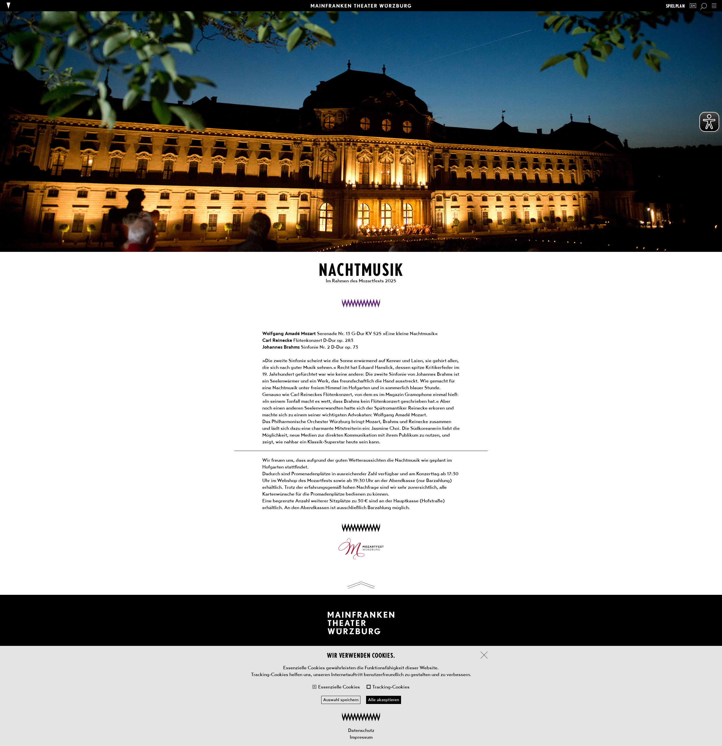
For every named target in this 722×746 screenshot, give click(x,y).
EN (693, 6)
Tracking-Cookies (391, 687)
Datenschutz (361, 730)
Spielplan (675, 5)
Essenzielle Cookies (339, 687)
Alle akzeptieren (383, 700)
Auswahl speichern (340, 700)
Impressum (361, 737)
